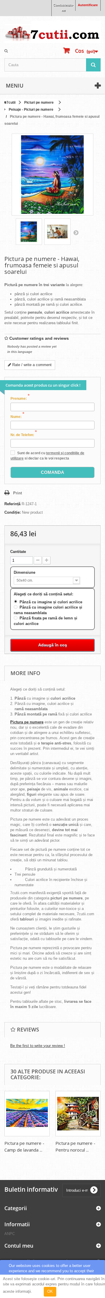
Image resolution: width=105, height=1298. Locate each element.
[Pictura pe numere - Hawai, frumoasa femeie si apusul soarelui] (29, 232)
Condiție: (12, 512)
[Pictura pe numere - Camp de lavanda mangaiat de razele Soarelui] (27, 1113)
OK (50, 1291)
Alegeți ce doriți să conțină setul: (44, 594)
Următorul (76, 232)
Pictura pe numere (26, 722)
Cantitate (18, 551)
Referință (12, 504)
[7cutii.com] (52, 32)
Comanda (52, 472)
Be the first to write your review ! (37, 1045)
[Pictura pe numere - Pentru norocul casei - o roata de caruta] (78, 1113)
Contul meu (18, 1245)
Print (17, 493)
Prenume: (19, 398)
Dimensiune (25, 572)
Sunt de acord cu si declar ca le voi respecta (47, 455)
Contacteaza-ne (63, 7)
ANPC (9, 1234)
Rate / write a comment (31, 365)
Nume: (17, 416)
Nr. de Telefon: (23, 434)
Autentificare (88, 5)
